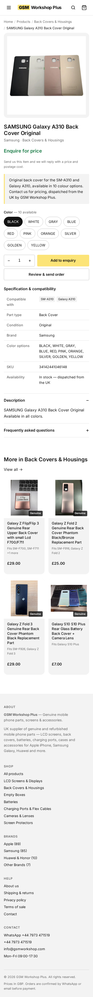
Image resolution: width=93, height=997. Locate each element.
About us (11, 886)
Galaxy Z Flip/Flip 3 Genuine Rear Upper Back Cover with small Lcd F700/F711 (23, 532)
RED (10, 233)
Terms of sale (15, 907)
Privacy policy (15, 900)
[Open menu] (9, 8)
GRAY (53, 222)
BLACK (13, 222)
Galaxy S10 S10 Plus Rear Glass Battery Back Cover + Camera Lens (68, 631)
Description (14, 400)
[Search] (73, 8)
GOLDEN (14, 245)
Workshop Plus (40, 7)
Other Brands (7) (17, 865)
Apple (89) (12, 844)
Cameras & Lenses (19, 816)
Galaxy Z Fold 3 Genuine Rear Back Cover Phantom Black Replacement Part (23, 633)
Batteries (11, 802)
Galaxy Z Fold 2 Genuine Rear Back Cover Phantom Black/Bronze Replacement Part (67, 532)
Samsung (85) (15, 851)
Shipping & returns (19, 893)
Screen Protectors (18, 823)
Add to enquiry (63, 260)
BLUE (71, 222)
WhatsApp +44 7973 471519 (27, 935)
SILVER (70, 233)
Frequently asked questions (29, 430)
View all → (13, 469)
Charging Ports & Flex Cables (27, 809)
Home (8, 22)
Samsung (12, 140)
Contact (10, 914)
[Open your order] (84, 8)
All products (13, 774)
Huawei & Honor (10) (20, 858)
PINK (27, 233)
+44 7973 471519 (18, 942)
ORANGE (48, 233)
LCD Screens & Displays (23, 781)
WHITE (33, 222)
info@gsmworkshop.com (24, 949)
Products (23, 22)
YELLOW (38, 245)
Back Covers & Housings (53, 22)
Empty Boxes (14, 795)
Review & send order (46, 274)
